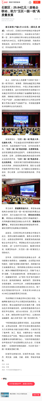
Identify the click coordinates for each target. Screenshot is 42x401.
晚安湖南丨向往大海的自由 (18, 394)
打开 (36, 2)
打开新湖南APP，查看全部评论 (21, 384)
